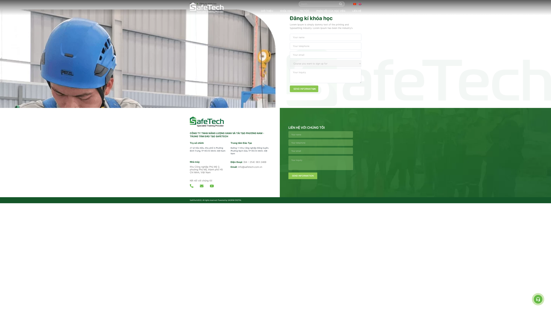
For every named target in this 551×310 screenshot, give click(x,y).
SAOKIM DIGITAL (234, 200)
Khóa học (286, 10)
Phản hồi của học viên (330, 10)
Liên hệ (356, 10)
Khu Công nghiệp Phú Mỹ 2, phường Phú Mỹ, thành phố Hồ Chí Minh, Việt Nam (206, 169)
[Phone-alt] (191, 186)
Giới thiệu (267, 10)
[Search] (340, 4)
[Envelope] (201, 186)
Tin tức (304, 10)
